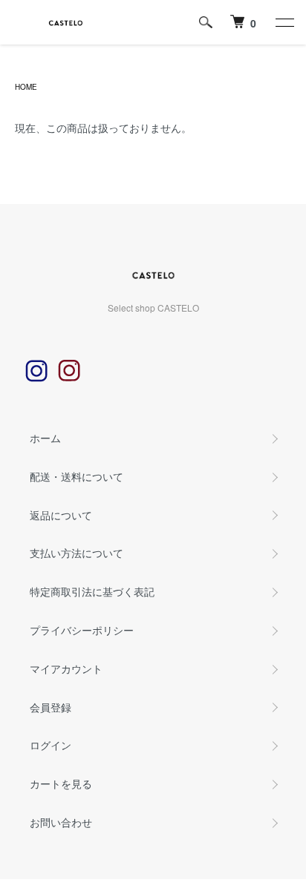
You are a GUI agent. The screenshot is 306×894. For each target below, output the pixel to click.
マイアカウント (66, 668)
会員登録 (50, 707)
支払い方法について (76, 552)
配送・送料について (76, 476)
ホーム (45, 437)
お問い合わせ (61, 822)
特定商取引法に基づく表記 (92, 591)
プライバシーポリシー (82, 629)
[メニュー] (283, 22)
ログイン (50, 744)
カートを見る (61, 783)
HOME (26, 87)
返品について (61, 514)
